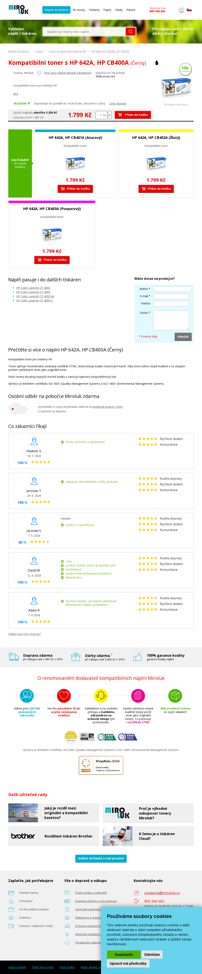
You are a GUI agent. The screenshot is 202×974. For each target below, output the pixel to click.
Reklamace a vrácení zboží (92, 917)
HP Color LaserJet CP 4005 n (34, 300)
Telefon (145, 303)
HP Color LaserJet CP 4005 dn (35, 296)
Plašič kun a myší (42, 967)
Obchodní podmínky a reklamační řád (99, 909)
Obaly (119, 10)
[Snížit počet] (110, 117)
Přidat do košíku (136, 115)
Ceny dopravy (117, 103)
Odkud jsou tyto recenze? (24, 634)
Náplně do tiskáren (56, 10)
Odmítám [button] (152, 954)
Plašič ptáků (67, 967)
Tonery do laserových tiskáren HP (67, 51)
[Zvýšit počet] (110, 113)
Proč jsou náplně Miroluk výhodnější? (68, 73)
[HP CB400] (176, 102)
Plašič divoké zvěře (93, 967)
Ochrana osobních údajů (91, 926)
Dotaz (144, 313)
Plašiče (130, 10)
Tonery (39, 51)
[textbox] (84, 32)
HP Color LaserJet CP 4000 (33, 288)
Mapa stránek (17, 967)
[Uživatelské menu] (181, 13)
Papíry (107, 10)
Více (15, 94)
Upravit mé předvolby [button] (128, 963)
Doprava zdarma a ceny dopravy (96, 901)
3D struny (78, 10)
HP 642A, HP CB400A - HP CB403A (110, 51)
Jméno (144, 289)
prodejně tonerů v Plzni (108, 407)
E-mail (144, 296)
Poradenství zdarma (88, 942)
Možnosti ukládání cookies (92, 934)
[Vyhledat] (131, 32)
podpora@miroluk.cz (162, 892)
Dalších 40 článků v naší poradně (101, 858)
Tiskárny (94, 10)
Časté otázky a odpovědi (91, 893)
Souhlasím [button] (124, 954)
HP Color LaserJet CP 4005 (33, 292)
